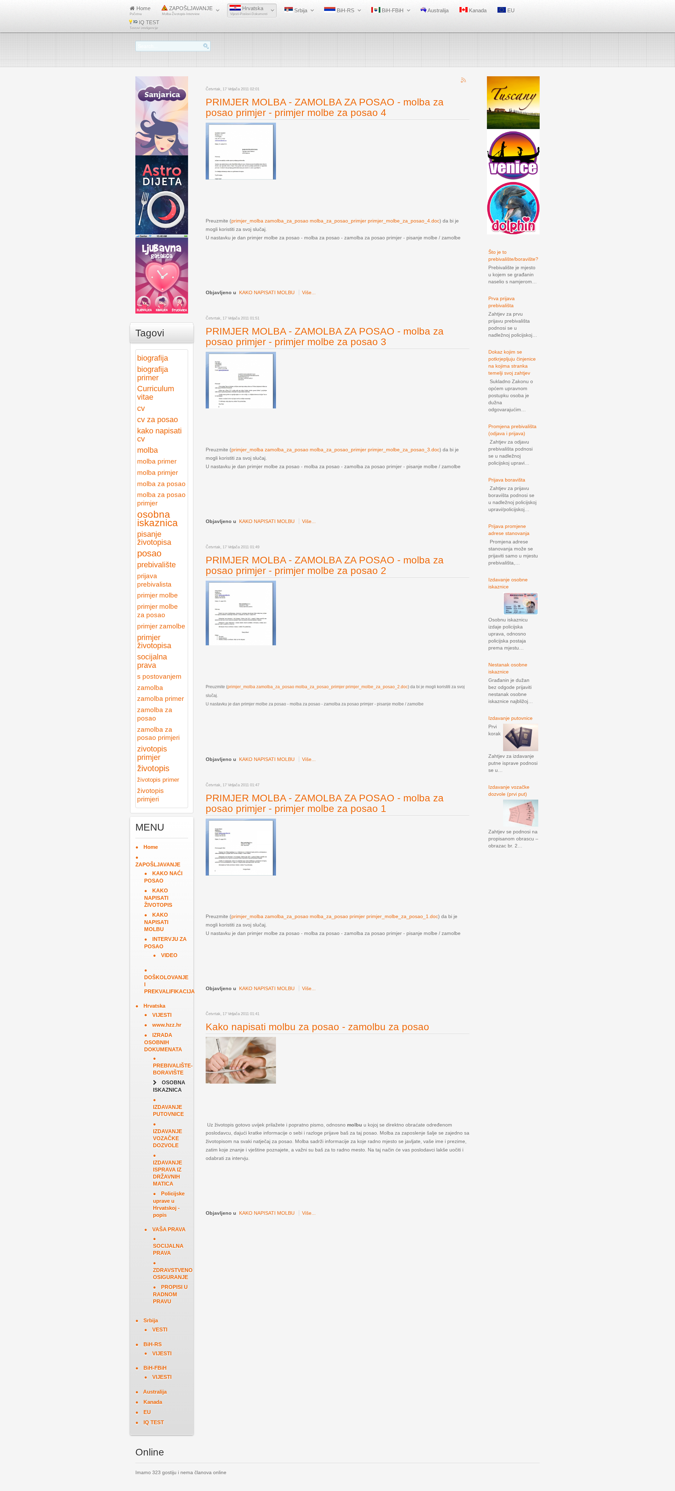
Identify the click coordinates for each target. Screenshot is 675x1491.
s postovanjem (159, 676)
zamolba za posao (154, 714)
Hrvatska (249, 10)
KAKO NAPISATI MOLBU (267, 292)
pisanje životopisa (154, 538)
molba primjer (157, 472)
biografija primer (152, 373)
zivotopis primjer (152, 753)
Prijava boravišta (506, 480)
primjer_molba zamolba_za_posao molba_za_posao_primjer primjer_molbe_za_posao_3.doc (335, 449)
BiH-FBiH (392, 10)
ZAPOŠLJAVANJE (187, 10)
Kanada (477, 10)
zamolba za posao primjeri (158, 734)
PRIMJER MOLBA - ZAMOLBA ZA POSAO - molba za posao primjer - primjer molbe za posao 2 (325, 565)
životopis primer (158, 779)
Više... (309, 292)
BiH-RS (344, 10)
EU (510, 10)
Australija (437, 10)
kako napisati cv (159, 435)
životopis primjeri (150, 795)
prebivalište (156, 564)
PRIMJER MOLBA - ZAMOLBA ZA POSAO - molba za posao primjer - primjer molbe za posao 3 (325, 336)
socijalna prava (152, 661)
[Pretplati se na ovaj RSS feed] (464, 80)
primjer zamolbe (161, 626)
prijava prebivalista (154, 580)
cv (141, 408)
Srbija (300, 10)
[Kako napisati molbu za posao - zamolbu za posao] (241, 1060)
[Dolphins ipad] (513, 208)
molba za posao (161, 484)
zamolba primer (160, 698)
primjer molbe (157, 595)
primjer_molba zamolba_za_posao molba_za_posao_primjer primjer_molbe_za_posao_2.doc (317, 686)
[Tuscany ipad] (513, 102)
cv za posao (157, 419)
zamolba (150, 687)
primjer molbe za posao (157, 611)
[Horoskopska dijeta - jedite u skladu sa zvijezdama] (161, 194)
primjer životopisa (154, 641)
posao (149, 553)
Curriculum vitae (155, 392)
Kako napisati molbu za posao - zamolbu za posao (317, 1026)
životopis (153, 768)
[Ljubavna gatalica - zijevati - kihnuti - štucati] (161, 273)
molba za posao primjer (161, 499)
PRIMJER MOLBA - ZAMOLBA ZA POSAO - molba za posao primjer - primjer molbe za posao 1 (325, 803)
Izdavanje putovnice (510, 718)
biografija (152, 358)
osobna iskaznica (157, 518)
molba (147, 450)
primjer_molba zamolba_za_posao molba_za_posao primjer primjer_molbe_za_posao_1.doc (334, 916)
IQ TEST (144, 24)
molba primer (156, 461)
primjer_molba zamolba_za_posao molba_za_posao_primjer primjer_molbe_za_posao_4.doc (335, 221)
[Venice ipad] (513, 155)
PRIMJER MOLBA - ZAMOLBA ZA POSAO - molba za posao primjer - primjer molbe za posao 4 (325, 107)
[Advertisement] (334, 198)
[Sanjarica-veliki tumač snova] (161, 115)
